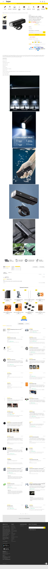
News (12, 540)
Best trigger (31, 329)
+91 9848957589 (9, 459)
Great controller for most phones (33, 398)
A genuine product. (9, 398)
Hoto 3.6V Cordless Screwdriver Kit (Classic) (11, 473)
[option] (5, 7)
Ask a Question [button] (35, 266)
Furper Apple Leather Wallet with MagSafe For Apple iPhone (35, 389)
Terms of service (13, 541)
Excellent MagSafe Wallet (32, 383)
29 (25, 513)
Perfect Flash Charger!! (32, 359)
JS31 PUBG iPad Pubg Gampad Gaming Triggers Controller (35, 332)
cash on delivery (9, 373)
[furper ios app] (6, 550)
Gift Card (12, 535)
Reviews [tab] (5, 272)
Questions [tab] (9, 272)
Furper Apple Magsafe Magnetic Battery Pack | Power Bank (13, 332)
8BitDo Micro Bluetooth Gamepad (10, 509)
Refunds (12, 529)
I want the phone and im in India (33, 459)
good (30, 422)
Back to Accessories (24, 518)
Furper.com (5, 563)
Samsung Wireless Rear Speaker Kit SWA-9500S (11, 454)
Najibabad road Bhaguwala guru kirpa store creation (14, 329)
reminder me (9, 383)
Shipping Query (13, 533)
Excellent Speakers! (9, 448)
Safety (12, 532)
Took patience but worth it (10, 483)
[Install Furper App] (6, 546)
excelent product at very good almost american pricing (14, 422)
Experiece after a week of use (11, 359)
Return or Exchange (14, 530)
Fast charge (31, 448)
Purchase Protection (14, 531)
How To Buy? (13, 534)
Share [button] (4, 282)
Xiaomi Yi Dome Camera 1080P (10, 351)
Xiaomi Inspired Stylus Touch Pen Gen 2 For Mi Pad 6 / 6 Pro (13, 342)
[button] (43, 282)
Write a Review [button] (42, 266)
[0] (46, 8)
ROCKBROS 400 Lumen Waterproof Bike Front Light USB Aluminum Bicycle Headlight (12, 281)
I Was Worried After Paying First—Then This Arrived (14, 468)
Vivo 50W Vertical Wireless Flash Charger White (34, 364)
